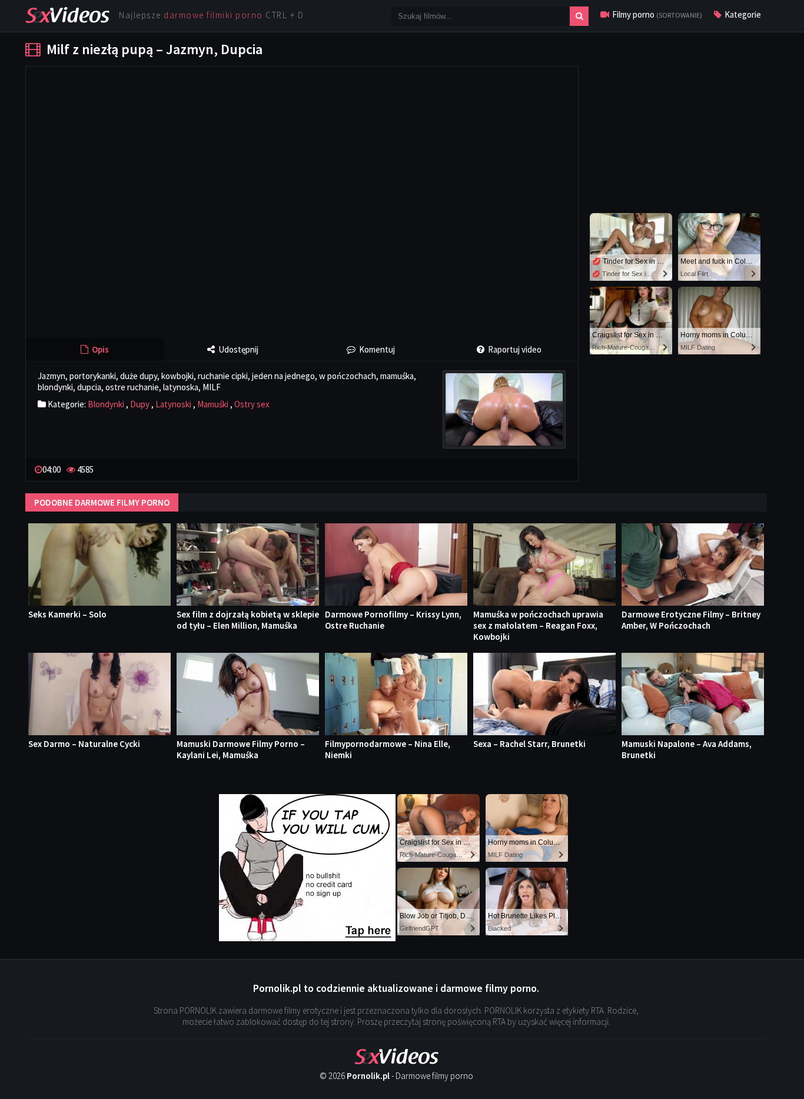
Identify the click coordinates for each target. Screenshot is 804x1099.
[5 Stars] (564, 468)
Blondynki (106, 404)
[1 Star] (526, 468)
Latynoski (173, 404)
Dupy (139, 404)
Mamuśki (212, 404)
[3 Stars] (545, 468)
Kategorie (742, 14)
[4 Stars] (555, 468)
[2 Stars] (536, 468)
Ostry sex (252, 404)
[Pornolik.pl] (67, 13)
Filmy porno (656, 14)
